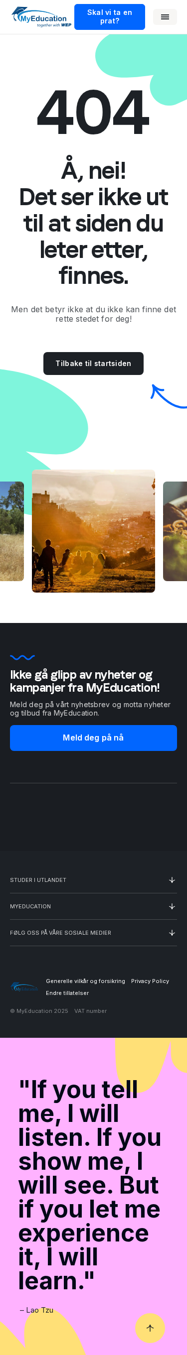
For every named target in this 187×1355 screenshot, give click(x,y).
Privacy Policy (150, 981)
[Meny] (165, 17)
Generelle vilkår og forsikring (85, 981)
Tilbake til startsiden (93, 363)
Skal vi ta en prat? (110, 16)
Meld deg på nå (93, 737)
